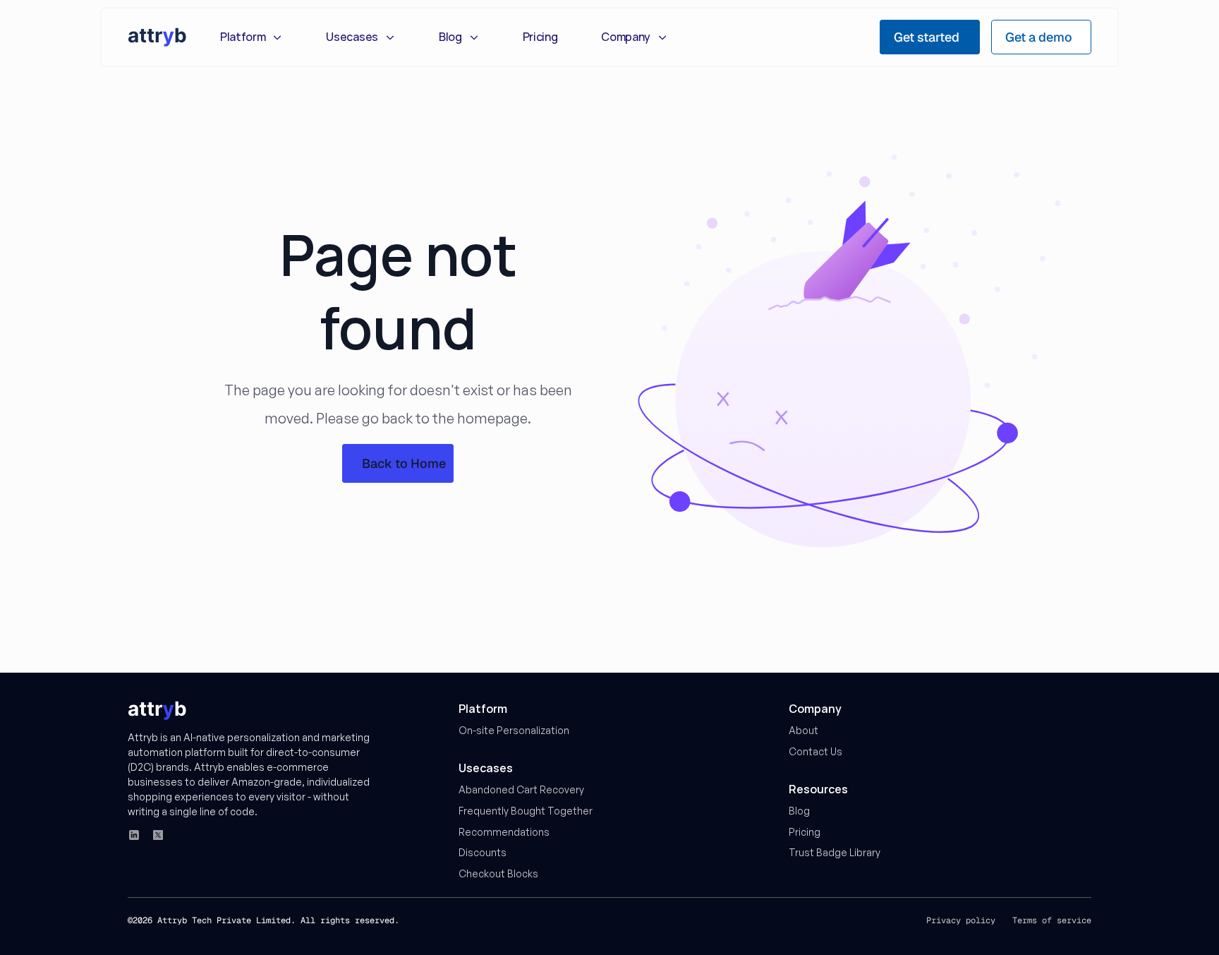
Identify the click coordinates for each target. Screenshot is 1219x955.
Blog (799, 811)
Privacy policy (960, 920)
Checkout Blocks (498, 873)
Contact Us (815, 751)
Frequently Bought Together (526, 811)
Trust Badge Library (834, 852)
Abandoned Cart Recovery (521, 789)
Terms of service (1051, 920)
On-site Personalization (514, 730)
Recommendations (504, 832)
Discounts (483, 852)
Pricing (804, 832)
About (803, 730)
